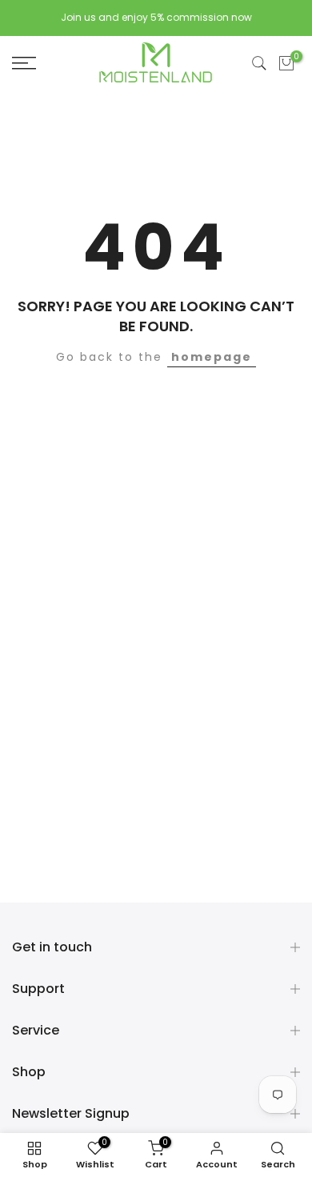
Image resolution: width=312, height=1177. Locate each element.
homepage (211, 357)
